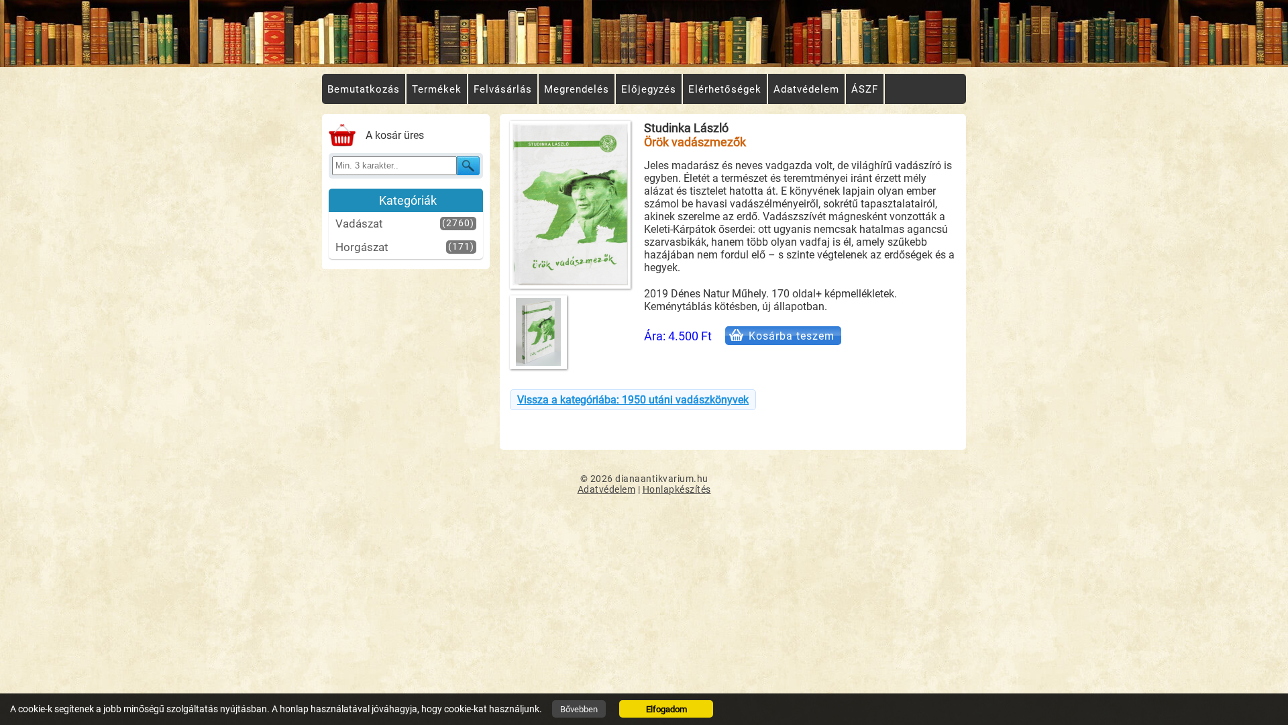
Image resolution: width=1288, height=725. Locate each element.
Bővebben (579, 709)
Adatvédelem (607, 489)
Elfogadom (666, 709)
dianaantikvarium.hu (661, 478)
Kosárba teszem (792, 336)
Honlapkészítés (677, 489)
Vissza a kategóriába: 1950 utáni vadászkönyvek (633, 399)
